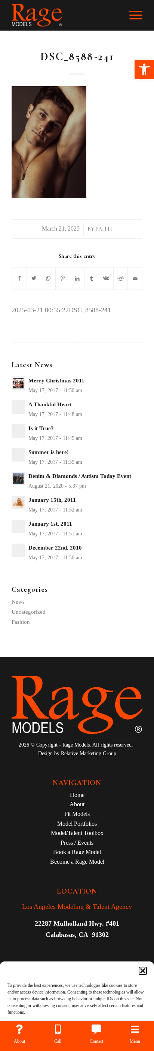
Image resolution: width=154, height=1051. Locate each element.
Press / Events (77, 842)
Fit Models (77, 814)
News (18, 602)
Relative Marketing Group (88, 753)
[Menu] (132, 15)
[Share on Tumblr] (91, 279)
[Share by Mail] (135, 279)
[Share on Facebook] (19, 279)
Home (77, 795)
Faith (103, 229)
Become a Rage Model (77, 861)
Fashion (21, 622)
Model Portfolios (77, 823)
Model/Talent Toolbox (77, 833)
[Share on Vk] (106, 279)
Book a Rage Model (77, 852)
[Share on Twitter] (34, 279)
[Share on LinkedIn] (77, 279)
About (77, 804)
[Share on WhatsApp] (48, 279)
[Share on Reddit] (121, 279)
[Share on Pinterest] (63, 279)
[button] (144, 69)
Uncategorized (29, 612)
